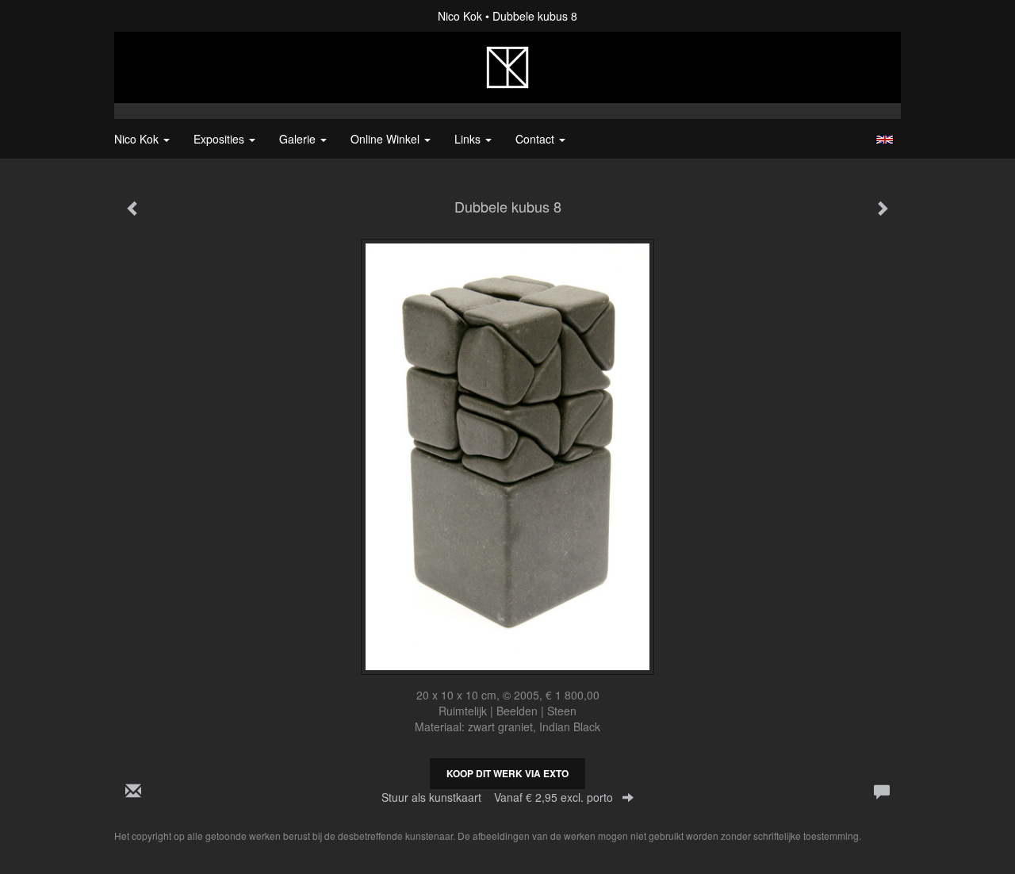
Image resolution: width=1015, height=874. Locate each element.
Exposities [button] (220, 139)
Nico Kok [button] (138, 139)
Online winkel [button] (386, 139)
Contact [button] (536, 139)
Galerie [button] (299, 139)
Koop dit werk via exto (507, 773)
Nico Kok (460, 16)
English (884, 139)
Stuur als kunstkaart (497, 797)
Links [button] (469, 139)
